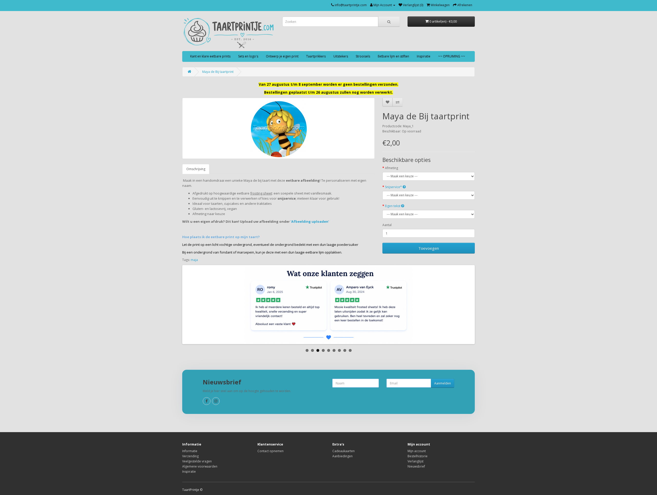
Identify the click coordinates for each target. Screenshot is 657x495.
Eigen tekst (393, 206)
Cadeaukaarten (343, 451)
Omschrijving (195, 169)
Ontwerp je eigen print (282, 56)
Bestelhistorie (418, 456)
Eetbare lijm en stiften (393, 56)
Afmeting (391, 168)
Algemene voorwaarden (199, 466)
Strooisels (363, 56)
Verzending (190, 456)
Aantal (387, 225)
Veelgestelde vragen (197, 461)
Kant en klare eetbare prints (210, 56)
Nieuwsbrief (416, 466)
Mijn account (417, 451)
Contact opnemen (270, 451)
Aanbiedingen (342, 456)
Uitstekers (340, 56)
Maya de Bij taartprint (218, 72)
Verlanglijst (415, 461)
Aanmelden (442, 383)
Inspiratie (423, 56)
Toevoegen (428, 248)
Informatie (189, 451)
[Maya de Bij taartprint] (278, 128)
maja (194, 260)
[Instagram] (216, 401)
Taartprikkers (316, 56)
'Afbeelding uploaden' (310, 221)
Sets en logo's (248, 56)
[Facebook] (206, 401)
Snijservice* (394, 187)
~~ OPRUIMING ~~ (451, 56)
